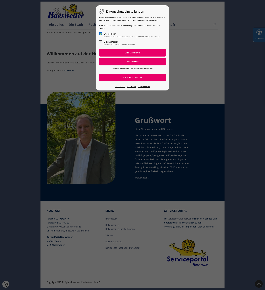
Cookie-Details (144, 87)
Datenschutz (120, 87)
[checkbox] (100, 33)
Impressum (131, 87)
